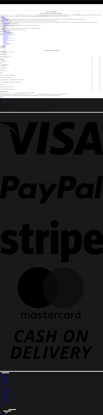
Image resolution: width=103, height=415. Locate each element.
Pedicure (4, 46)
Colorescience (5, 27)
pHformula (4, 387)
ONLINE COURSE (6, 376)
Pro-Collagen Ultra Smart (6, 381)
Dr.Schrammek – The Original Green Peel (9, 392)
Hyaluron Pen (5, 397)
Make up (4, 402)
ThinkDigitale (12, 370)
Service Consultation (6, 31)
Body (4, 384)
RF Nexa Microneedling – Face (7, 389)
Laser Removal (5, 399)
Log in (6, 412)
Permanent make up (6, 44)
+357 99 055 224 (3, 101)
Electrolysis (5, 400)
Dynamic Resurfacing (6, 23)
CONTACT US (4, 404)
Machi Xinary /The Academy (7, 379)
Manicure (4, 45)
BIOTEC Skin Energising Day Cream (8, 26)
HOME (3, 16)
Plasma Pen (5, 398)
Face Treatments (5, 35)
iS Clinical (4, 385)
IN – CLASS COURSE (6, 19)
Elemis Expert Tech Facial (7, 393)
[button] (2, 1)
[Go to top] (0, 371)
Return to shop (5, 57)
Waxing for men (5, 396)
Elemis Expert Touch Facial (7, 391)
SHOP (2, 378)
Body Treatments (5, 394)
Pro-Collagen (5, 24)
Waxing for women (5, 395)
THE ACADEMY (4, 18)
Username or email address (4, 409)
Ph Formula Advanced (6, 30)
